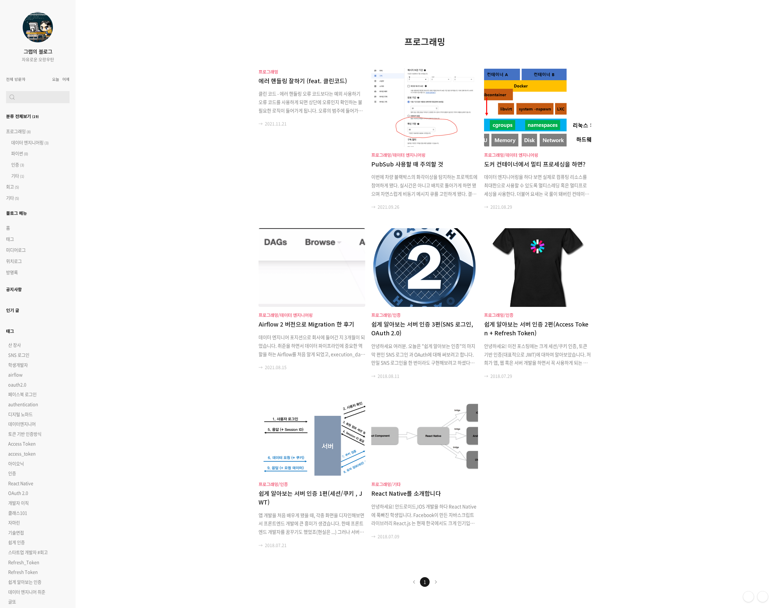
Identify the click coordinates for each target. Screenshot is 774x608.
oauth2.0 (17, 384)
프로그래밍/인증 (386, 315)
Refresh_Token (23, 562)
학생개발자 (18, 365)
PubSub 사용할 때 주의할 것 (407, 164)
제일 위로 (762, 596)
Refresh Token (23, 572)
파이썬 (19, 153)
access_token (22, 453)
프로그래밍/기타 (386, 484)
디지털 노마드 (20, 414)
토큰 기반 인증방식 (24, 434)
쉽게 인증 (16, 542)
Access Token (22, 443)
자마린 (14, 522)
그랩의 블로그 (38, 51)
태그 (10, 239)
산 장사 (14, 345)
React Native (20, 483)
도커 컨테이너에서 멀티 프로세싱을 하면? (534, 164)
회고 (12, 186)
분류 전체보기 (22, 116)
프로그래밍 (18, 131)
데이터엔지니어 (22, 424)
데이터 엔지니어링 (29, 142)
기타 (17, 176)
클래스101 (17, 513)
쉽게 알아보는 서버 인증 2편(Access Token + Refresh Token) (536, 328)
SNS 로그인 (18, 355)
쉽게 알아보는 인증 (24, 582)
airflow (15, 374)
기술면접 (16, 532)
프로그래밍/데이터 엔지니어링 (398, 155)
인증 (17, 164)
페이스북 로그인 (22, 394)
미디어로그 (16, 250)
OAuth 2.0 (18, 493)
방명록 (12, 272)
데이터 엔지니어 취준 (26, 592)
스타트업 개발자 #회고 (28, 552)
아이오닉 (16, 463)
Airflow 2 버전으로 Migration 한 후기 (306, 324)
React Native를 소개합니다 (406, 493)
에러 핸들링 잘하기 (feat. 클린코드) (303, 81)
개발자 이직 (18, 503)
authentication (23, 404)
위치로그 (14, 261)
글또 (12, 601)
